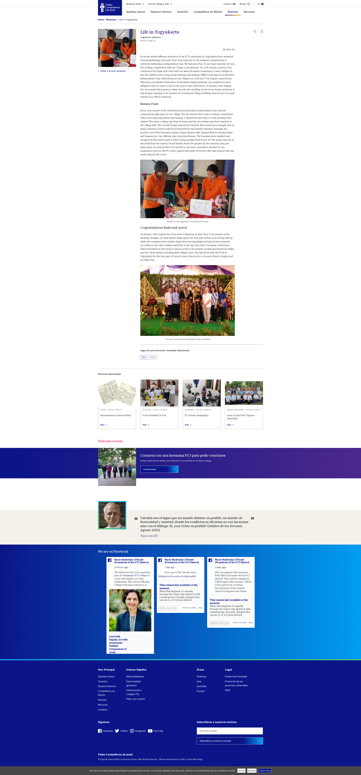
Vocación (182, 11)
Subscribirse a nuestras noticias (215, 740)
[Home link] (110, 7)
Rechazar (252, 771)
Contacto (103, 709)
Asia (144, 357)
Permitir (241, 771)
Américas (201, 676)
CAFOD (218, 581)
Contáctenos (149, 469)
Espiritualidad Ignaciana (133, 683)
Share (201, 608)
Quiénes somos (135, 11)
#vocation (175, 576)
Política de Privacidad (236, 676)
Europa (200, 691)
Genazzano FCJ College (134, 575)
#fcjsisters (164, 576)
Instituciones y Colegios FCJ (134, 692)
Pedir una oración (135, 698)
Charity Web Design (194, 759)
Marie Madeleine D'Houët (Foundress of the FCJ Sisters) (131, 561)
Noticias (233, 11)
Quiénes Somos (106, 676)
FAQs (227, 690)
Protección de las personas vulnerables (236, 683)
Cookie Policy (265, 771)
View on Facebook (189, 608)
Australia (201, 686)
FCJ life (152, 357)
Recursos (249, 11)
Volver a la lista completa (113, 71)
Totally (182, 759)
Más (102, 425)
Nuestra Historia (161, 11)
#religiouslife (188, 576)
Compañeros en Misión (208, 11)
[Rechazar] (357, 770)
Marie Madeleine (135, 676)
